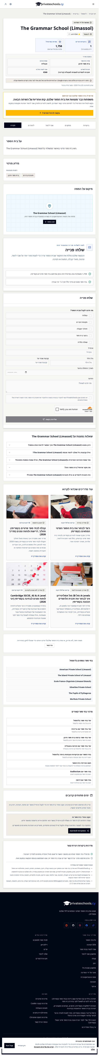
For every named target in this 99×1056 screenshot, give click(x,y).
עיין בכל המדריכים (87, 1026)
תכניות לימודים (41, 957)
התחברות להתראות (76, 829)
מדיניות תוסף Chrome (38, 1016)
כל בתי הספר (89, 939)
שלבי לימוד (42, 953)
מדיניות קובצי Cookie (38, 1002)
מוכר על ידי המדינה (86, 971)
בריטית (76, 13)
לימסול (83, 13)
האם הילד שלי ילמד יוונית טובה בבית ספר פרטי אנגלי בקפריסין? (73, 1020)
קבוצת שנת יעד (43, 358)
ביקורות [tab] (86, 125)
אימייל (90, 348)
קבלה (92, 957)
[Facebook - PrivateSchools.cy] (84, 924)
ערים (45, 948)
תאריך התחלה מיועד (85, 368)
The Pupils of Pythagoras (78, 692)
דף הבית (92, 13)
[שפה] (10, 4)
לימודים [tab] (31, 125)
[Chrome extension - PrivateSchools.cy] (91, 924)
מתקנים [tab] (68, 125)
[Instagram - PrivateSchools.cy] (78, 924)
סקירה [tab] (12, 125)
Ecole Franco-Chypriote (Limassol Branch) (70, 680)
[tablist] (49, 125)
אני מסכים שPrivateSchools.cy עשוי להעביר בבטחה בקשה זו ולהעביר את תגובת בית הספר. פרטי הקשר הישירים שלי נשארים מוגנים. (49, 398)
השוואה (91, 980)
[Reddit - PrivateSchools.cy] (64, 924)
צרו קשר (49, 644)
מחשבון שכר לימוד (87, 953)
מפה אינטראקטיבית (86, 976)
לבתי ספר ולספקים (39, 939)
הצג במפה (51, 222)
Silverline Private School (78, 686)
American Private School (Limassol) (73, 668)
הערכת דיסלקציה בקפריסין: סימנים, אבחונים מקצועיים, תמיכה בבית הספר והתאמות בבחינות (72, 1006)
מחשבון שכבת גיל (87, 966)
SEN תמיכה (89, 943)
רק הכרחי (22, 1045)
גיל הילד (90, 358)
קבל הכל (9, 1045)
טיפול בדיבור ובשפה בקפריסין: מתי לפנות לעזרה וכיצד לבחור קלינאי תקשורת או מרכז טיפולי (73, 1013)
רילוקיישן (43, 943)
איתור (92, 985)
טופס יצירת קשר (40, 1021)
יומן (92, 962)
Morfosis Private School (78, 698)
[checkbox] (90, 315)
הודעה (90, 378)
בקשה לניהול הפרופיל (51, 113)
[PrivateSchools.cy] (49, 4)
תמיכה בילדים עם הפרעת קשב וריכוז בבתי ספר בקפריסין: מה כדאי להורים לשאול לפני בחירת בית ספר (73, 998)
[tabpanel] (49, 158)
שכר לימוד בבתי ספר (86, 948)
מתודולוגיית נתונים (39, 1011)
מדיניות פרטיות (41, 997)
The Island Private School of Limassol (72, 674)
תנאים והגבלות (41, 1007)
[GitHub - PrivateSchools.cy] (71, 924)
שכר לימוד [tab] (49, 125)
